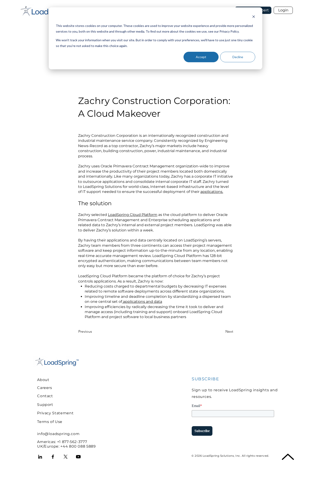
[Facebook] (53, 456)
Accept (201, 57)
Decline (237, 57)
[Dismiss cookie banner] (253, 17)
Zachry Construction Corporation (108, 135)
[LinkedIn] (40, 456)
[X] (65, 456)
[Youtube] (78, 456)
